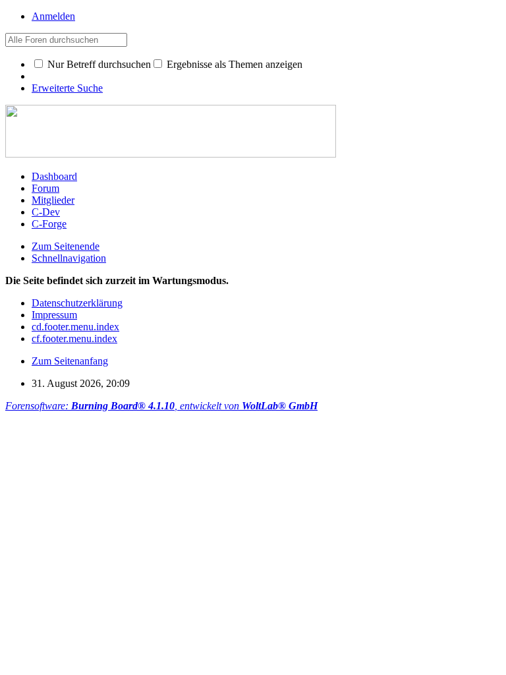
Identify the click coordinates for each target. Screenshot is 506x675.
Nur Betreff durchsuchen (98, 64)
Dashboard (54, 176)
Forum (45, 188)
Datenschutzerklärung (77, 302)
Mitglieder (53, 200)
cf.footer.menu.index (74, 338)
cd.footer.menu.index (75, 326)
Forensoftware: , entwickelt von (161, 405)
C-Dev (46, 212)
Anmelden (53, 16)
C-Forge (49, 223)
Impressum (54, 314)
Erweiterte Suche (67, 88)
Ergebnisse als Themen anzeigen (233, 64)
